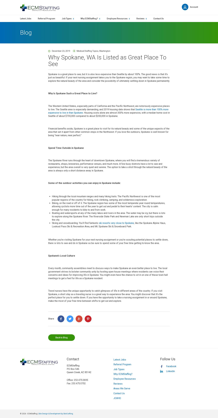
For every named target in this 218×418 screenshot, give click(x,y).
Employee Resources (124, 378)
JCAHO (117, 398)
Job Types (118, 369)
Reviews (117, 383)
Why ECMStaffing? (122, 374)
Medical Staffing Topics (87, 51)
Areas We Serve (121, 388)
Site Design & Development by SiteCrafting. (56, 414)
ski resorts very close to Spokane (116, 223)
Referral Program (122, 364)
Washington (104, 51)
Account (194, 7)
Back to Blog (61, 337)
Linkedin (170, 371)
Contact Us (119, 393)
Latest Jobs (119, 359)
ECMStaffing (39, 7)
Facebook (171, 366)
